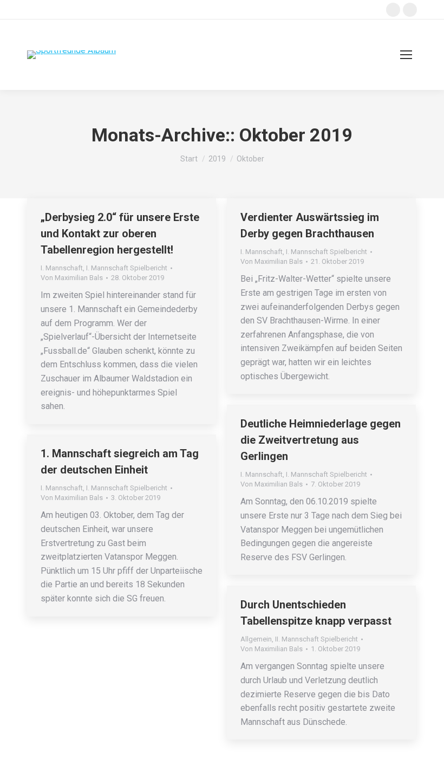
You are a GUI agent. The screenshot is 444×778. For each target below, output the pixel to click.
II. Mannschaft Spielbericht (316, 639)
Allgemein (256, 639)
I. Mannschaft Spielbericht (126, 268)
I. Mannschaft (62, 268)
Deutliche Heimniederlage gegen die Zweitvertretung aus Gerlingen (320, 440)
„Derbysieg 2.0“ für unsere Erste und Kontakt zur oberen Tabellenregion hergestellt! (120, 233)
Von (72, 278)
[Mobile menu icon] (406, 55)
